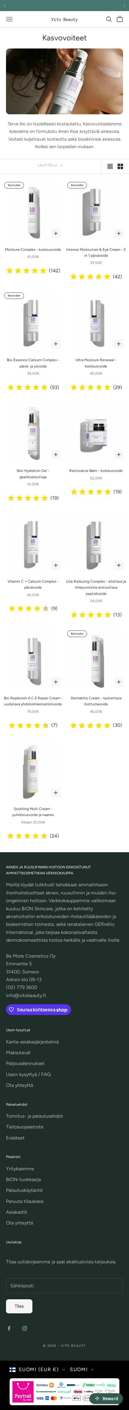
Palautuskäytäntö (24, 1190)
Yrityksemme (20, 1169)
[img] (26, 270)
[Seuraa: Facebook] (9, 1328)
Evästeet (15, 1138)
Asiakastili (16, 1212)
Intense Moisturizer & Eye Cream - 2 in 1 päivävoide (96, 252)
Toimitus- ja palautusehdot (34, 1116)
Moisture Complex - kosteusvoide (33, 249)
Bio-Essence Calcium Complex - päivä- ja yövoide (33, 363)
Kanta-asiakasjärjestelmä (32, 1042)
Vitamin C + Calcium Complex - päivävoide (33, 584)
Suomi (79, 1369)
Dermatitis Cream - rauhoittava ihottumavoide (96, 701)
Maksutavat (18, 1052)
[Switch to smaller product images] (120, 166)
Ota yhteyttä (19, 1085)
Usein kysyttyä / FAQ (28, 1074)
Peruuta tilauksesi (25, 1201)
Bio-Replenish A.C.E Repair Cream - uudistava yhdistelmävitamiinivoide (33, 701)
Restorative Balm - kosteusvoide (96, 471)
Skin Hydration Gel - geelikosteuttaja (33, 474)
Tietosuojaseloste (25, 1127)
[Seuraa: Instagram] (25, 1328)
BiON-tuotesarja (23, 1179)
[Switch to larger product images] (110, 166)
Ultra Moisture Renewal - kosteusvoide (96, 363)
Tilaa (19, 1306)
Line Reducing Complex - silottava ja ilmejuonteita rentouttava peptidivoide (96, 587)
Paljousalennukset (25, 1063)
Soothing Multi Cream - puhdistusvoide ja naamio (33, 812)
